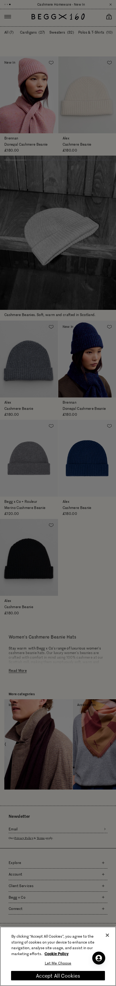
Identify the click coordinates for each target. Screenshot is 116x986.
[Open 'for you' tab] (98, 958)
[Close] (107, 935)
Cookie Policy (57, 953)
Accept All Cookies (58, 975)
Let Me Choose (58, 963)
